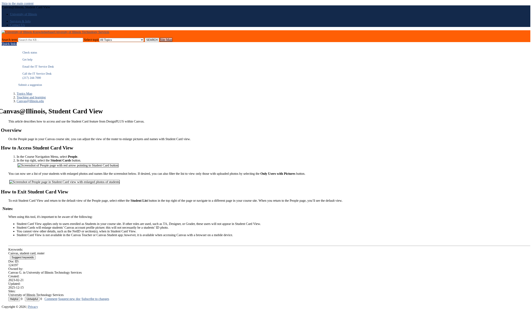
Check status (27, 52)
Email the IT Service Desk (36, 66)
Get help (25, 59)
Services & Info (20, 21)
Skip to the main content (17, 3)
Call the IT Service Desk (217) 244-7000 (35, 75)
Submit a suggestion (30, 84)
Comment (50, 299)
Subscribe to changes (95, 299)
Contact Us (17, 25)
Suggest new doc (69, 299)
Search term (9, 39)
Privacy (33, 306)
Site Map (166, 39)
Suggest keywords (23, 257)
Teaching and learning (31, 97)
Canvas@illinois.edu (30, 101)
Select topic (91, 39)
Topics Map (24, 93)
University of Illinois (23, 14)
